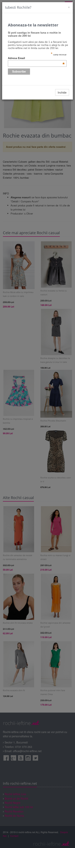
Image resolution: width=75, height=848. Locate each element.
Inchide (62, 92)
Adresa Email (36, 58)
